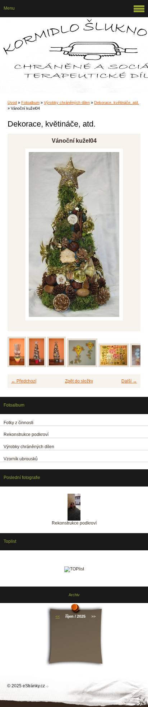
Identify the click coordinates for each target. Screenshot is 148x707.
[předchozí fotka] (19, 234)
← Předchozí (23, 381)
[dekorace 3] (56, 365)
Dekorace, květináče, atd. (116, 102)
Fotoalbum (30, 102)
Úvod (12, 102)
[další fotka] (129, 234)
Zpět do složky (79, 381)
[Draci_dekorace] (82, 365)
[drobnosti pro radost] (113, 365)
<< (57, 616)
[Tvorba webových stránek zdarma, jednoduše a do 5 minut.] (47, 686)
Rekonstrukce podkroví (74, 523)
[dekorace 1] (17, 365)
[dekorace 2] (36, 365)
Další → (129, 381)
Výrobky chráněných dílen (67, 102)
